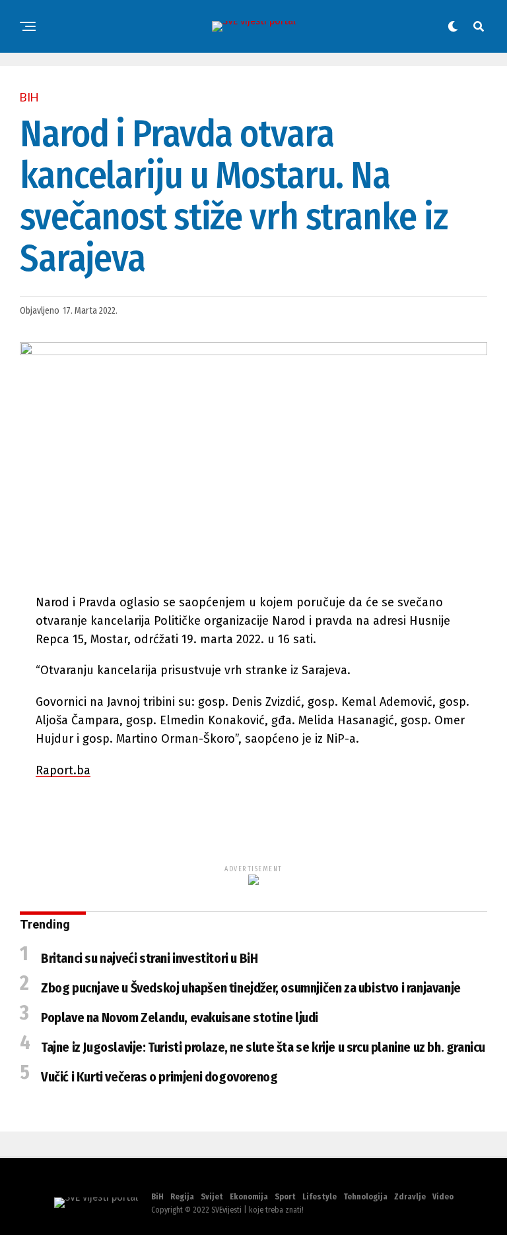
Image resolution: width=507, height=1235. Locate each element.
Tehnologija (365, 1196)
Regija (182, 1196)
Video (443, 1196)
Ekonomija (249, 1196)
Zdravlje (410, 1196)
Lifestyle (319, 1196)
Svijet (212, 1196)
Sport (285, 1196)
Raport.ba (63, 770)
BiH (157, 1196)
